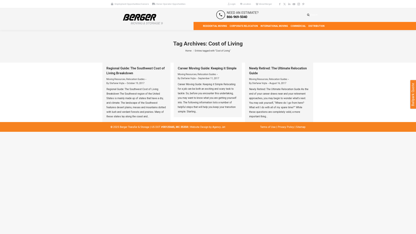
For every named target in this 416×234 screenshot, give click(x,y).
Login (232, 4)
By (115, 83)
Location (246, 4)
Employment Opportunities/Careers (132, 4)
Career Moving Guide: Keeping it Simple (207, 68)
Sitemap (301, 127)
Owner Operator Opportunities (170, 4)
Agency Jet (218, 127)
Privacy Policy (286, 127)
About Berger (265, 4)
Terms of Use (268, 127)
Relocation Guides (135, 79)
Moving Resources (115, 79)
